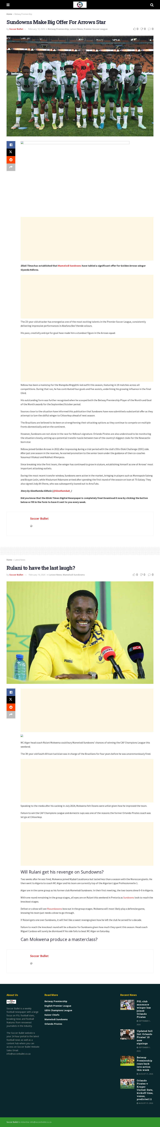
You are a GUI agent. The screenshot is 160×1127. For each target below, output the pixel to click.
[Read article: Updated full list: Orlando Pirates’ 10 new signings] (127, 1034)
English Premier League (58, 1005)
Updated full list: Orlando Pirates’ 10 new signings (144, 1037)
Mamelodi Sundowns (69, 265)
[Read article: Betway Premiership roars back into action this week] (127, 1061)
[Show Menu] (8, 4)
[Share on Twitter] (11, 152)
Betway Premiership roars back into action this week (144, 1063)
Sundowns (128, 897)
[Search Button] (151, 4)
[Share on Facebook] (11, 145)
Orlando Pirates (53, 1023)
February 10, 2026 (36, 29)
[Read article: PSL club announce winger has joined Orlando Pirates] (127, 1005)
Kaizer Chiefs (52, 1014)
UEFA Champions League (58, 1010)
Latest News (76, 29)
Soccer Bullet (16, 29)
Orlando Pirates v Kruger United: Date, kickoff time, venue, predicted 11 (145, 1090)
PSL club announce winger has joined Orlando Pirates (144, 1009)
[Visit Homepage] (80, 5)
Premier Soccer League (96, 29)
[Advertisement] (87, 238)
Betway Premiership (23, 14)
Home (9, 14)
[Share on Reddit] (11, 159)
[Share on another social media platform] (11, 167)
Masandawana (54, 908)
